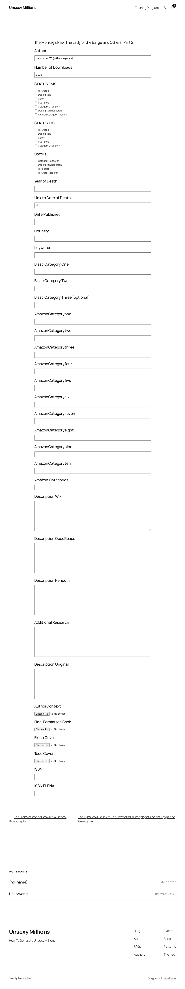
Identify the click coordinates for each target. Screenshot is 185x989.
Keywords (43, 90)
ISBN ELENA (44, 785)
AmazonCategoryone (52, 313)
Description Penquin (52, 580)
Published (43, 102)
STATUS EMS (45, 83)
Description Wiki (48, 496)
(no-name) (18, 882)
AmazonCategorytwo (52, 330)
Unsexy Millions (22, 7)
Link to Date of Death (52, 197)
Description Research (50, 110)
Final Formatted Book (52, 721)
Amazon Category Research (53, 114)
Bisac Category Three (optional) (62, 297)
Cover (41, 98)
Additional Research (51, 622)
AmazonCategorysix (51, 396)
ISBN (38, 769)
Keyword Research (48, 172)
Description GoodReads (54, 538)
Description (44, 94)
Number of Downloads (53, 67)
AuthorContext (47, 706)
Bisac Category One (51, 264)
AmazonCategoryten (52, 463)
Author (40, 50)
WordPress (170, 978)
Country (41, 230)
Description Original (51, 664)
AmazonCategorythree (54, 347)
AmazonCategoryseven (54, 413)
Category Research (48, 160)
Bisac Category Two (51, 280)
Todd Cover (44, 753)
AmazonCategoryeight (54, 430)
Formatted (44, 168)
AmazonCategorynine (53, 446)
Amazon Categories (51, 479)
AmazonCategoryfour (53, 363)
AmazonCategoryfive (52, 380)
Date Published (47, 214)
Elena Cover (44, 737)
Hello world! (19, 894)
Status (40, 153)
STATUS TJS (44, 122)
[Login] (164, 7)
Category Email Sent (49, 106)
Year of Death (46, 181)
